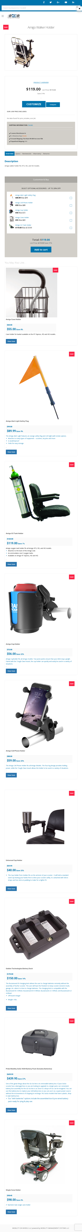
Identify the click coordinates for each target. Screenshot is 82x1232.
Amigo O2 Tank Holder (23, 225)
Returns (46, 154)
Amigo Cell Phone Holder (24, 203)
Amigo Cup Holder (21, 210)
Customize (33, 104)
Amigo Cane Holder (22, 217)
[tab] (10, 153)
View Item (11, 341)
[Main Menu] (3, 16)
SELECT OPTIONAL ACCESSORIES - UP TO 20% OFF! (41, 188)
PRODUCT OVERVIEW (41, 82)
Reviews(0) (26, 154)
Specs (18, 154)
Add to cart (41, 249)
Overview (9, 154)
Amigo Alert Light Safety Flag (25, 195)
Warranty (37, 154)
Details (30, 125)
